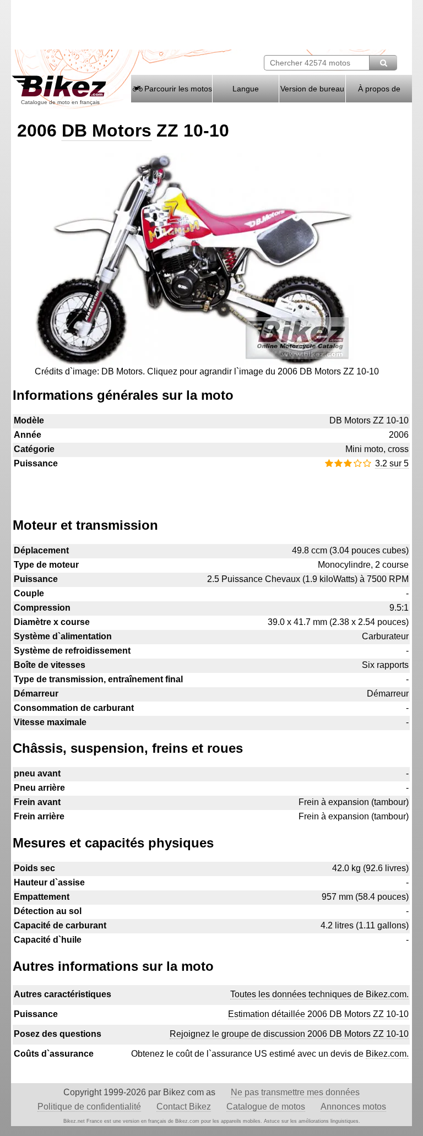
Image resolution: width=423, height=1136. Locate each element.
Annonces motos (353, 1106)
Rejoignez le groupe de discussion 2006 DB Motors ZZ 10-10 (289, 1034)
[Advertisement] (211, 487)
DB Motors (106, 130)
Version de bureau (312, 88)
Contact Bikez (183, 1106)
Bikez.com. (387, 1053)
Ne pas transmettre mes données (295, 1092)
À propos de (379, 88)
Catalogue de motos (265, 1106)
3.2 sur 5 (392, 463)
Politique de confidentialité (89, 1106)
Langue (245, 88)
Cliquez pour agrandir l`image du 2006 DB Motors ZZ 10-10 (263, 371)
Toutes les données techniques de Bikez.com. (319, 994)
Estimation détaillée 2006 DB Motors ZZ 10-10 (318, 1014)
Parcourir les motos (177, 88)
